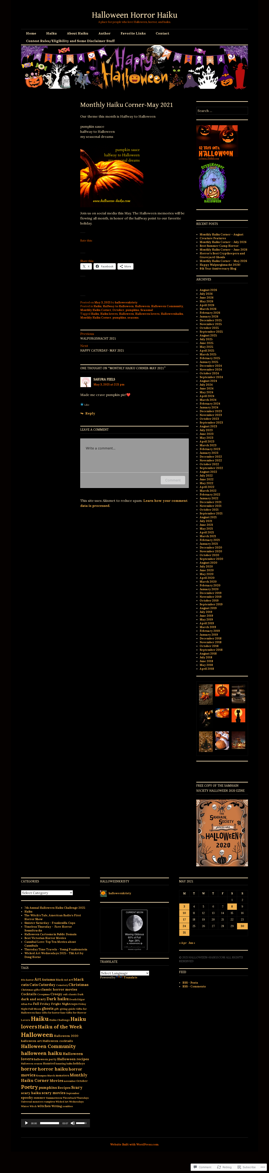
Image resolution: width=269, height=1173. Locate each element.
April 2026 (207, 305)
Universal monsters (32, 1101)
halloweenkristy (126, 302)
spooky (27, 1098)
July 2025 (206, 339)
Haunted (49, 1063)
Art (37, 979)
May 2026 (206, 301)
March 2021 (208, 536)
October (118, 310)
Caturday (46, 984)
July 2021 (206, 521)
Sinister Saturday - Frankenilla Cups (49, 923)
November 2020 (211, 551)
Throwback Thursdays (76, 1097)
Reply (90, 413)
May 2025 (206, 347)
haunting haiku (64, 1063)
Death (73, 999)
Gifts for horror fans (53, 1012)
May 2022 (206, 483)
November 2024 (211, 369)
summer (39, 1097)
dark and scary (33, 999)
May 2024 (206, 392)
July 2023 (206, 430)
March (51, 1075)
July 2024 (206, 385)
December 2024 (211, 366)
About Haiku (77, 33)
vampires (49, 1101)
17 (184, 919)
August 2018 (208, 653)
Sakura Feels (104, 379)
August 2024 (208, 381)
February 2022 (210, 494)
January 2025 (209, 362)
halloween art (31, 1041)
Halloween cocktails (57, 1041)
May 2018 (206, 665)
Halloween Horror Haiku (134, 15)
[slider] (49, 1123)
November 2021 (211, 506)
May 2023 (206, 438)
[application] (55, 1123)
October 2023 (209, 419)
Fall (36, 1004)
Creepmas (43, 994)
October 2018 (209, 646)
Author (104, 33)
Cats (33, 984)
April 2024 (207, 396)
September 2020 (211, 559)
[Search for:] (222, 111)
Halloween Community (167, 306)
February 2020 (210, 585)
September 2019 (211, 604)
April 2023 (207, 441)
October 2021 (209, 509)
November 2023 (211, 415)
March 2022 (208, 491)
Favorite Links (133, 33)
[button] (206, 695)
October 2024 (209, 373)
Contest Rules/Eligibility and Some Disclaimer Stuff (70, 41)
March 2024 (208, 400)
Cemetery (62, 985)
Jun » (192, 943)
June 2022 (207, 479)
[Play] (26, 1123)
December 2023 (211, 411)
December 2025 (211, 320)
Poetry (29, 1087)
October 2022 (209, 464)
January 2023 (209, 453)
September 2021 (211, 513)
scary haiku (31, 1093)
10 (184, 913)
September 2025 (211, 331)
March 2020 (208, 581)
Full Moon (34, 1008)
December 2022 (211, 456)
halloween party (45, 1059)
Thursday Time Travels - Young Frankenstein (55, 949)
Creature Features (213, 238)
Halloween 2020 (66, 1036)
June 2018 (206, 661)
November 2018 (211, 642)
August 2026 (208, 290)
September (72, 1093)
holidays (79, 1063)
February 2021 (210, 540)
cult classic (70, 994)
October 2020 (209, 555)
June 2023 (207, 434)
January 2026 (209, 316)
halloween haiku (41, 1053)
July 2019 (206, 612)
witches (44, 1106)
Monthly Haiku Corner (95, 310)
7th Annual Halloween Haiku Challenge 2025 (54, 908)
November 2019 (211, 597)
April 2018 (207, 669)
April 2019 (207, 623)
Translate (130, 977)
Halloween (142, 306)
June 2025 (206, 343)
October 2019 (209, 600)
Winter (25, 1106)
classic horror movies (58, 989)
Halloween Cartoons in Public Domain (50, 934)
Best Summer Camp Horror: (219, 246)
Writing (56, 1106)
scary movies (54, 1093)
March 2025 (208, 354)
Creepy (56, 994)
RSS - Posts (190, 982)
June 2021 (206, 525)
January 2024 (209, 407)
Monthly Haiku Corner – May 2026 (223, 261)
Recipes (64, 1088)
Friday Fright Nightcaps (59, 1004)
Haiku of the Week (60, 1027)
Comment (173, 480)
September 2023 (211, 422)
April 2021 (207, 532)
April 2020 (207, 578)
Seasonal (146, 310)
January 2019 (209, 634)
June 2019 (206, 616)
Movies (56, 1080)
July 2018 (206, 657)
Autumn (48, 979)
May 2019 (206, 619)
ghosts (48, 1008)
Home (31, 33)
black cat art (64, 979)
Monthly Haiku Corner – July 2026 (223, 242)
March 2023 (208, 445)
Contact (162, 33)
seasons (132, 317)
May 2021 (206, 528)
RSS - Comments (194, 986)
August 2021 (208, 517)
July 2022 (206, 475)
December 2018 (211, 638)
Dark (80, 994)
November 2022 (211, 460)
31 (184, 932)
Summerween (54, 1097)
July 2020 (206, 566)
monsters (62, 1075)
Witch (33, 1106)
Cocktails (29, 994)
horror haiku (53, 1069)
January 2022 (209, 498)
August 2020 (208, 563)
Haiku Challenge (59, 1020)
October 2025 (209, 328)
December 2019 (211, 593)
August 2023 (208, 426)
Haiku (51, 33)
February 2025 (210, 358)
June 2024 (207, 388)
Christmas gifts (30, 989)
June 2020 (207, 570)
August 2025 (208, 335)
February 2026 (210, 313)
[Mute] (73, 1123)
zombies (67, 1106)
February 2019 (210, 631)
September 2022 (211, 468)
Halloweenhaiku (172, 314)
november (70, 1081)
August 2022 (208, 472)
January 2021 (209, 544)
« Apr (183, 943)
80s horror (27, 979)
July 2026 (206, 294)
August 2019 (208, 608)
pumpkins (132, 310)
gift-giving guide (64, 1008)
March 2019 (208, 627)
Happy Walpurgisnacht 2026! (220, 265)
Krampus (41, 1075)
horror (29, 1069)
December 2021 (211, 502)
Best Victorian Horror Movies (45, 938)
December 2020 (211, 547)
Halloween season (31, 1063)
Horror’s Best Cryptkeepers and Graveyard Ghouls (222, 255)
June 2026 (207, 297)
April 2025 (207, 350)
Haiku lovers (109, 314)
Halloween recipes (73, 1059)
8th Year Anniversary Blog (218, 268)
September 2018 (211, 650)
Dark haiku (58, 998)
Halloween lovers (147, 314)
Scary (76, 1087)
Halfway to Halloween (118, 306)
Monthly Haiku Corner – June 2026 (223, 249)
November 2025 (211, 324)
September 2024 (211, 377)
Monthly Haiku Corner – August (221, 234)
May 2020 (207, 574)
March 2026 (208, 309)
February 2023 (210, 449)
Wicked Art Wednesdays (70, 1101)
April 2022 (207, 487)
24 (184, 926)
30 (242, 926)
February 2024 (210, 403)
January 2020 (209, 589)
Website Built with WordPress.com (134, 1144)
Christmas (78, 984)
